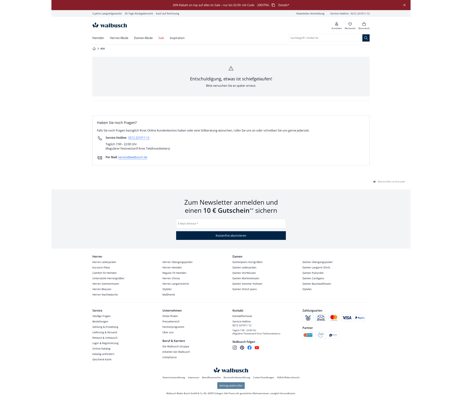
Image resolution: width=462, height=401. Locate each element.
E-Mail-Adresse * (188, 223)
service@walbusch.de (132, 157)
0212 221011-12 (138, 138)
